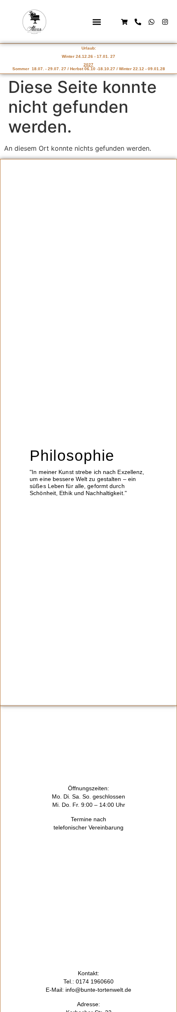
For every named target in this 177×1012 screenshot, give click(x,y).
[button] (96, 21)
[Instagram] (165, 22)
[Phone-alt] (138, 22)
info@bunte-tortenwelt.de (98, 989)
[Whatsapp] (151, 22)
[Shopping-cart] (124, 22)
